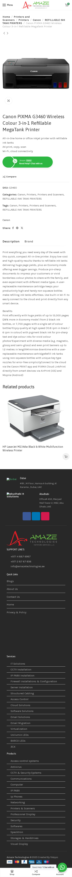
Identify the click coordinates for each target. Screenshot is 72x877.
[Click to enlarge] (8, 100)
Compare (11, 176)
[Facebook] (27, 516)
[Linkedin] (36, 516)
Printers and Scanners (51, 194)
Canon (37, 20)
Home (6, 16)
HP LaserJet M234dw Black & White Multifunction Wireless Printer (33, 448)
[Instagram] (45, 516)
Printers (24, 20)
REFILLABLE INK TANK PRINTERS (22, 198)
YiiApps (54, 857)
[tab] (11, 241)
